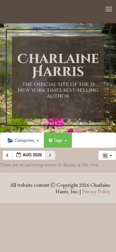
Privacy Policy (96, 191)
